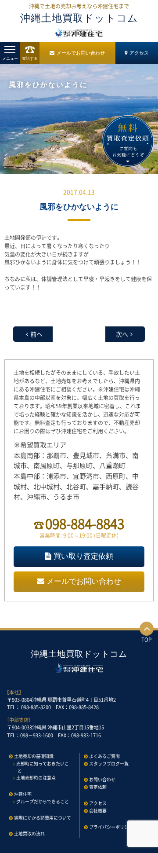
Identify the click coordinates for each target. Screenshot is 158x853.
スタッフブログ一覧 (109, 763)
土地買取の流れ (29, 833)
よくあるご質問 (104, 756)
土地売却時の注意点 (36, 777)
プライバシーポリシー (111, 827)
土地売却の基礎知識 (34, 756)
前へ (36, 333)
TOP (146, 640)
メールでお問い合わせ (81, 52)
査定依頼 (98, 786)
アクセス (139, 52)
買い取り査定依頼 (83, 556)
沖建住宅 (23, 794)
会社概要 (98, 810)
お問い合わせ (102, 779)
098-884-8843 (84, 523)
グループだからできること (42, 801)
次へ (122, 333)
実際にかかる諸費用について (42, 817)
